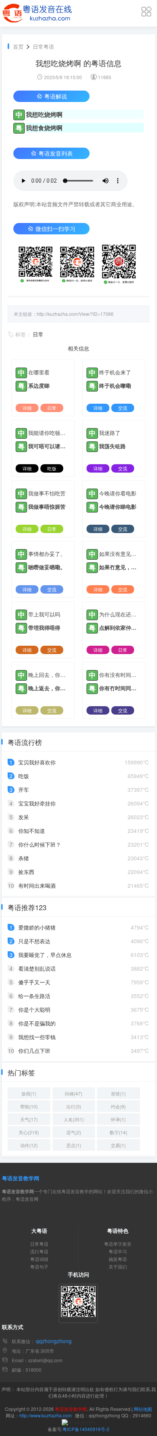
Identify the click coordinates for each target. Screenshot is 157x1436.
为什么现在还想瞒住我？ (120, 614)
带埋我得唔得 (44, 627)
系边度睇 (39, 385)
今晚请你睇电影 (117, 506)
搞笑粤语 (118, 1259)
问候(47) (73, 1093)
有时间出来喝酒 (37, 885)
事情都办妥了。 (47, 553)
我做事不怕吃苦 (47, 493)
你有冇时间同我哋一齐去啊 (120, 688)
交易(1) (118, 1145)
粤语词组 (39, 1259)
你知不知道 (31, 830)
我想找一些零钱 (37, 1037)
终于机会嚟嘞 (115, 385)
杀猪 (23, 858)
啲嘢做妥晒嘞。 (47, 567)
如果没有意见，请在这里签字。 (120, 553)
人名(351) (74, 1119)
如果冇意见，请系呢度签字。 (120, 567)
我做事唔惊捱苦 (47, 506)
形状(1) (118, 1093)
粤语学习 (118, 1251)
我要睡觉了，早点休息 (45, 954)
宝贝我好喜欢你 (37, 762)
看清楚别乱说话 (37, 968)
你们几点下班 (34, 1050)
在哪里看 (39, 372)
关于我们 (118, 1266)
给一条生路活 (34, 996)
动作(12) (29, 1145)
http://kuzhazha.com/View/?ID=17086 (75, 313)
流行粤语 (39, 1251)
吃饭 (51, 468)
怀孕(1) (118, 1119)
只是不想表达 (34, 941)
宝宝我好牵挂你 (37, 803)
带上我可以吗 (44, 614)
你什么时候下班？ (39, 844)
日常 (38, 334)
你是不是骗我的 (37, 1023)
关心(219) (29, 1132)
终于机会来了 (115, 372)
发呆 (23, 817)
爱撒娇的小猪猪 (37, 927)
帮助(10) (29, 1106)
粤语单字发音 (117, 1243)
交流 (122, 407)
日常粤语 (43, 46)
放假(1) (28, 1093)
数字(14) (118, 1132)
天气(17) (29, 1119)
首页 (18, 46)
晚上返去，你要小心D (49, 688)
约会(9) (118, 1106)
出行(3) (73, 1106)
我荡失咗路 (112, 446)
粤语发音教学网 (20, 1178)
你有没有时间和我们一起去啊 (120, 674)
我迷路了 (109, 432)
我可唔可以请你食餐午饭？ (49, 446)
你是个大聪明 (34, 1009)
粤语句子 (39, 1266)
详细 (27, 407)
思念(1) (73, 1145)
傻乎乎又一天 (34, 982)
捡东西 (26, 872)
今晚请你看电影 (117, 493)
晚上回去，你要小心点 (49, 674)
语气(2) (73, 1132)
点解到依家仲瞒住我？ (120, 627)
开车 (23, 789)
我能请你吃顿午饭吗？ (49, 432)
